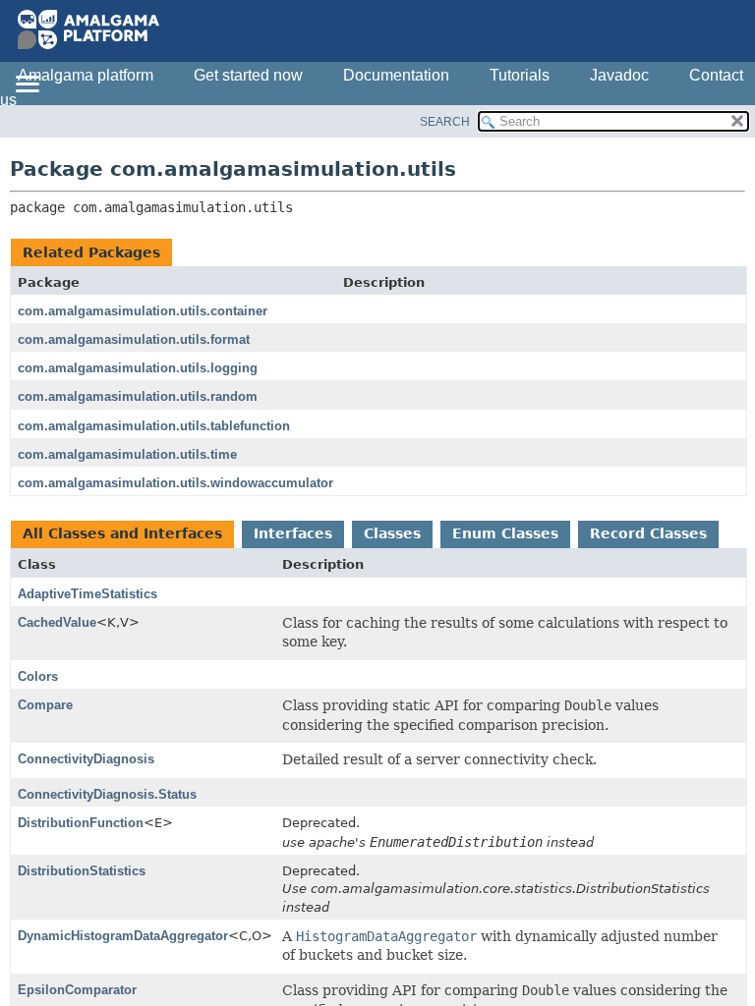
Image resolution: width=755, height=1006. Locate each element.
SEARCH (445, 122)
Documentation (396, 75)
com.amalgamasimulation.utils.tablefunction (154, 426)
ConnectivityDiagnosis (86, 759)
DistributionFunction (81, 822)
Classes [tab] (392, 533)
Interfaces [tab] (293, 533)
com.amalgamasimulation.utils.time (127, 454)
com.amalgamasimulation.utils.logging (138, 368)
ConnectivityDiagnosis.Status (107, 794)
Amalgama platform (85, 75)
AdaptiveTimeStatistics (87, 594)
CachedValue (57, 622)
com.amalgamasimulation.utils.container (142, 311)
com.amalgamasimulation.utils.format (134, 339)
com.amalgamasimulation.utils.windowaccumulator (175, 482)
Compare (45, 705)
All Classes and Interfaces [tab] (122, 533)
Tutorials (520, 75)
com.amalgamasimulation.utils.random (138, 396)
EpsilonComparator (77, 989)
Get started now (248, 75)
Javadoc (619, 75)
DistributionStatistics (81, 871)
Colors (38, 676)
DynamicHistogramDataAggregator (123, 935)
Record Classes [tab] (648, 533)
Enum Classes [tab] (505, 533)
